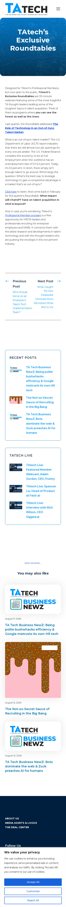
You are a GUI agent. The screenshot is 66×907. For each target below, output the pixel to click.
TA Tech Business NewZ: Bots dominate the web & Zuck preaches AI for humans (41, 423)
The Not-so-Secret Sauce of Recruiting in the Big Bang (40, 402)
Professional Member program (23, 215)
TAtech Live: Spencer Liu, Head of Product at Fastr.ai (41, 491)
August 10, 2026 (13, 755)
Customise (33, 891)
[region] (33, 877)
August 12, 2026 (13, 702)
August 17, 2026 (13, 618)
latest (52, 590)
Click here (11, 191)
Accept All (33, 882)
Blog (46, 590)
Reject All (33, 900)
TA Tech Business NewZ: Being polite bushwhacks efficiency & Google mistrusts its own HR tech (31, 629)
